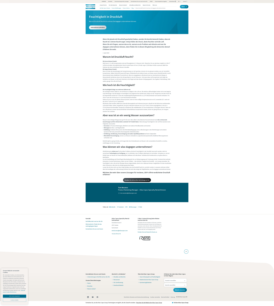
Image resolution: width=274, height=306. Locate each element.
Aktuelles (110, 1)
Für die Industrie (113, 5)
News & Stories (146, 5)
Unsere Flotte (103, 5)
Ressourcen (116, 279)
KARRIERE (104, 1)
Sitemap (173, 297)
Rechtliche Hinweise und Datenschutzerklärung (136, 297)
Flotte (89, 283)
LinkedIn (113, 207)
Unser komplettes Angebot (161, 1)
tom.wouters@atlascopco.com (128, 193)
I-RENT (151, 1)
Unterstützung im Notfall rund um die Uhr (98, 277)
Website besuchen (180, 290)
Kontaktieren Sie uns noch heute (94, 229)
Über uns (155, 5)
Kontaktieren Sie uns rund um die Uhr (139, 1)
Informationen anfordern (98, 27)
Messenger (134, 207)
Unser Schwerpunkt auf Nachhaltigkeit (150, 277)
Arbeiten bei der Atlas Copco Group (149, 279)
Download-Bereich (118, 285)
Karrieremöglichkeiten (145, 282)
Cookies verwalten (155, 297)
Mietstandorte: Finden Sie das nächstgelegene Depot (94, 225)
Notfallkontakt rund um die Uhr (94, 221)
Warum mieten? (123, 5)
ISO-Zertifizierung (118, 282)
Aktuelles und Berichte (134, 5)
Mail (141, 207)
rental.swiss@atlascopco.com (120, 230)
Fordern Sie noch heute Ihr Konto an (147, 232)
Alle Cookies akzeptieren (14, 296)
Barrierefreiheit (165, 297)
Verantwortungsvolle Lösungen (122, 1)
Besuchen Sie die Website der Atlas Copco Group (149, 302)
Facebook (121, 207)
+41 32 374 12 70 (116, 234)
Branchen (89, 286)
